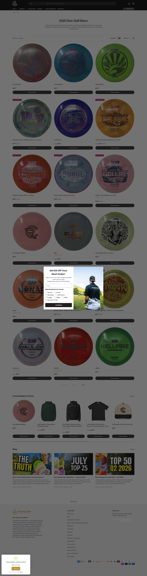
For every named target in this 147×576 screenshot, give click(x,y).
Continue (58, 305)
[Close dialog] (101, 268)
